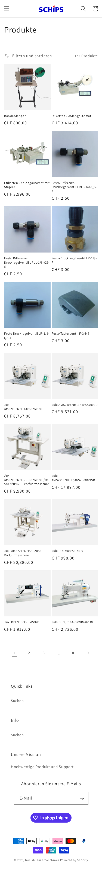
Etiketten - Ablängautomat (71, 116)
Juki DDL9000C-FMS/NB (21, 622)
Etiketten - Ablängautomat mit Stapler (27, 185)
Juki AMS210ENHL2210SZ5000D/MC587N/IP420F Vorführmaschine (26, 479)
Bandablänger (15, 116)
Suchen (17, 700)
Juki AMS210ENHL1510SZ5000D (75, 405)
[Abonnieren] (82, 798)
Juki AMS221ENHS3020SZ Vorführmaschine (23, 553)
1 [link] (14, 652)
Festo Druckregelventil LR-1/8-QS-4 (27, 335)
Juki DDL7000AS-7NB (67, 551)
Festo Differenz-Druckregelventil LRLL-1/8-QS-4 (74, 187)
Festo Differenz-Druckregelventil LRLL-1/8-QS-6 (26, 262)
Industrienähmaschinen (42, 860)
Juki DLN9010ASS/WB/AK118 (72, 622)
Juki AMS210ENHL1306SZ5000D (24, 407)
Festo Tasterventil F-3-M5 (71, 333)
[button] (7, 9)
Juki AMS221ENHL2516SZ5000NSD (73, 478)
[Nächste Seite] (88, 653)
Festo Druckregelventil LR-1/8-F (74, 260)
